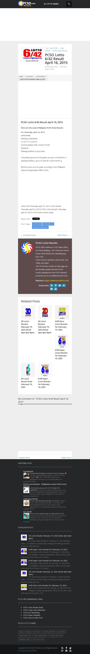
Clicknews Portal (30, 499)
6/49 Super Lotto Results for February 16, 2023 (48, 560)
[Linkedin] (51, 288)
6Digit (28, 632)
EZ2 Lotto (36, 632)
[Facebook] (55, 285)
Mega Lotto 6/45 (25, 635)
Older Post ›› (66, 457)
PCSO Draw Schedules (31, 615)
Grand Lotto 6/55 (49, 632)
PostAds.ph (28, 471)
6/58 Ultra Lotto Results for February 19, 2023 (48, 585)
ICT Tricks (27, 512)
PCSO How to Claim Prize (33, 618)
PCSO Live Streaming (31, 612)
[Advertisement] (45, 24)
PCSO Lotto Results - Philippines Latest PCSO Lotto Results (45, 485)
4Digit (21, 632)
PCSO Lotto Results (40, 635)
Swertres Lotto (24, 639)
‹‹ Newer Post (24, 457)
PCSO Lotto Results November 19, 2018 (44, 501)
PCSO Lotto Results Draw (33, 607)
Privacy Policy (23, 651)
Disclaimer (33, 651)
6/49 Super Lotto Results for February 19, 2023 (48, 549)
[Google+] (64, 285)
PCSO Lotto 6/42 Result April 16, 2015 (56, 58)
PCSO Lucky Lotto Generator (34, 610)
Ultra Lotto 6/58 (38, 639)
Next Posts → (63, 235)
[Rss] (51, 285)
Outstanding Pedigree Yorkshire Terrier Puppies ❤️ (48, 473)
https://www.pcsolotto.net (56, 280)
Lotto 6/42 (61, 632)
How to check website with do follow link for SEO (47, 514)
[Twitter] (60, 285)
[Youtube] (55, 288)
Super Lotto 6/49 (56, 635)
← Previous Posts (28, 235)
